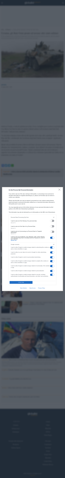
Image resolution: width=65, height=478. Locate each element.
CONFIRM (21, 282)
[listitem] (32, 217)
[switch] (52, 221)
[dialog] (32, 239)
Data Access (32, 288)
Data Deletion (23, 288)
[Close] (59, 190)
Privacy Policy (41, 288)
